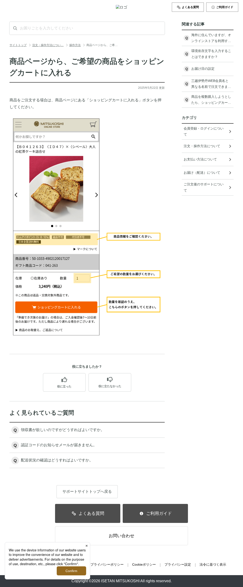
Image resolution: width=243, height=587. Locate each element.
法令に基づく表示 (213, 564)
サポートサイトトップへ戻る (87, 491)
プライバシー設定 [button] (177, 564)
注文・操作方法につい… (48, 45)
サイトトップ (18, 45)
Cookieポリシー (144, 564)
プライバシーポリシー (107, 564)
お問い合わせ (121, 535)
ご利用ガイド (224, 7)
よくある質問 (190, 7)
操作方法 (75, 45)
